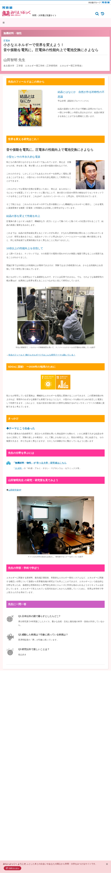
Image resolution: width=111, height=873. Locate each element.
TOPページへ (14, 868)
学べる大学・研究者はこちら (51, 463)
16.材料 (18, 468)
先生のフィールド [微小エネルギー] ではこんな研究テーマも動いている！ (41, 355)
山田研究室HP (14, 490)
